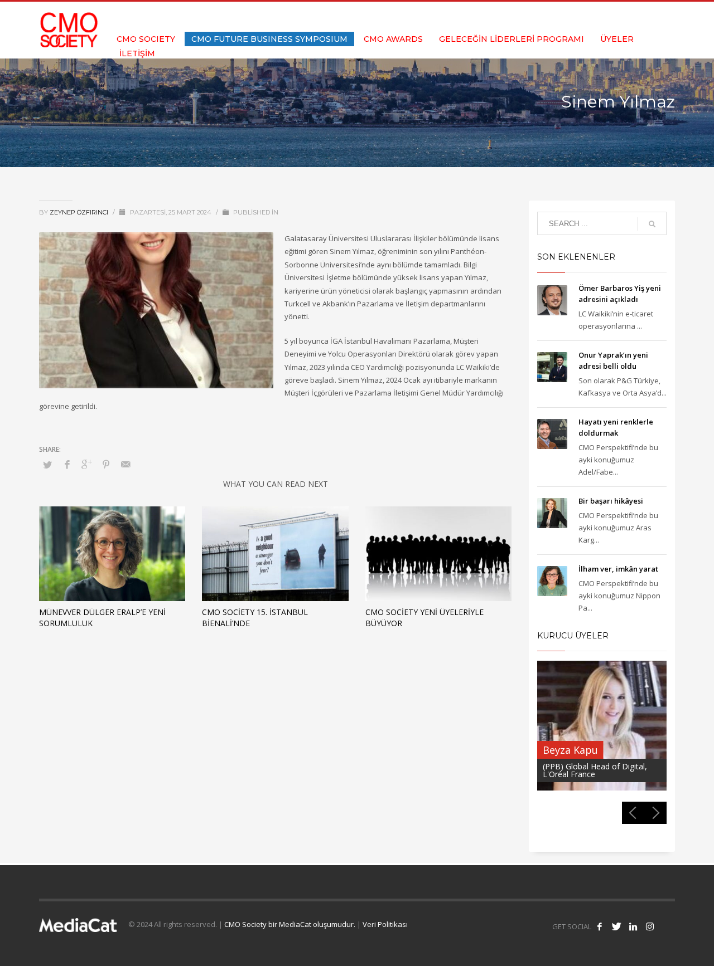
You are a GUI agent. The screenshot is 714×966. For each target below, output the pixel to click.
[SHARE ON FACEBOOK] (67, 464)
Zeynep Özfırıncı (80, 212)
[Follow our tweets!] (616, 926)
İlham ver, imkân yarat (618, 569)
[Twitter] (633, 16)
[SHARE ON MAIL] (125, 464)
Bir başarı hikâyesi (610, 501)
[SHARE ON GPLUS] (86, 464)
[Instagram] (666, 16)
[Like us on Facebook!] (599, 926)
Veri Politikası (385, 924)
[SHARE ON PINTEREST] (106, 464)
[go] (652, 224)
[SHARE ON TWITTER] (47, 464)
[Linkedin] (649, 16)
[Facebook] (616, 16)
